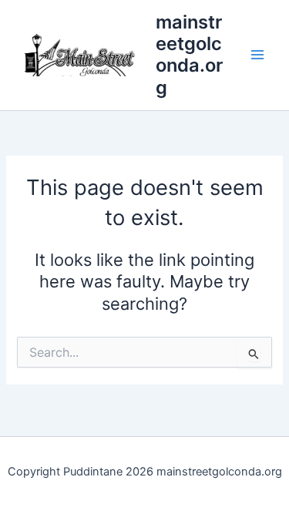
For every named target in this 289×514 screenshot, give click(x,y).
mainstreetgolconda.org (189, 55)
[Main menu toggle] (257, 55)
